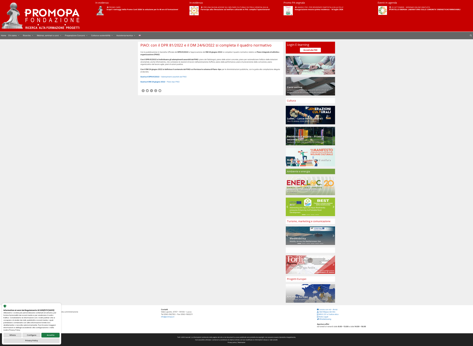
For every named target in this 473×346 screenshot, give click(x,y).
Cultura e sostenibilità (100, 35)
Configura (31, 335)
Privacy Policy (31, 340)
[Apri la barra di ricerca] (471, 35)
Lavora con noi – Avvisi (328, 309)
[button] (287, 207)
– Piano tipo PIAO (160, 82)
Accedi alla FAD (310, 50)
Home (3, 35)
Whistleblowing (325, 319)
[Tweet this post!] (147, 91)
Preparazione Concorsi (75, 35)
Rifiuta (13, 335)
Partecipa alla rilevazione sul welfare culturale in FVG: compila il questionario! (235, 9)
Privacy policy (232, 342)
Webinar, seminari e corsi (48, 35)
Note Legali (323, 317)
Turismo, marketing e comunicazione (308, 221)
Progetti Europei (296, 279)
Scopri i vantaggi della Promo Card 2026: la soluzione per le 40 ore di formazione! (142, 9)
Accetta (50, 335)
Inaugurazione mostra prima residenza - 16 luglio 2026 (319, 9)
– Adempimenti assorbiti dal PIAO (163, 77)
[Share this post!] (143, 91)
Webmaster (241, 342)
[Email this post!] (159, 91)
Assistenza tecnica (124, 35)
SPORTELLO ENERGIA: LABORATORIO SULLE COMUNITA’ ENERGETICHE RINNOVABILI (424, 9)
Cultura (291, 100)
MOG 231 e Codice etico (328, 314)
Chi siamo (12, 35)
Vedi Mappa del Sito (327, 312)
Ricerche (27, 35)
